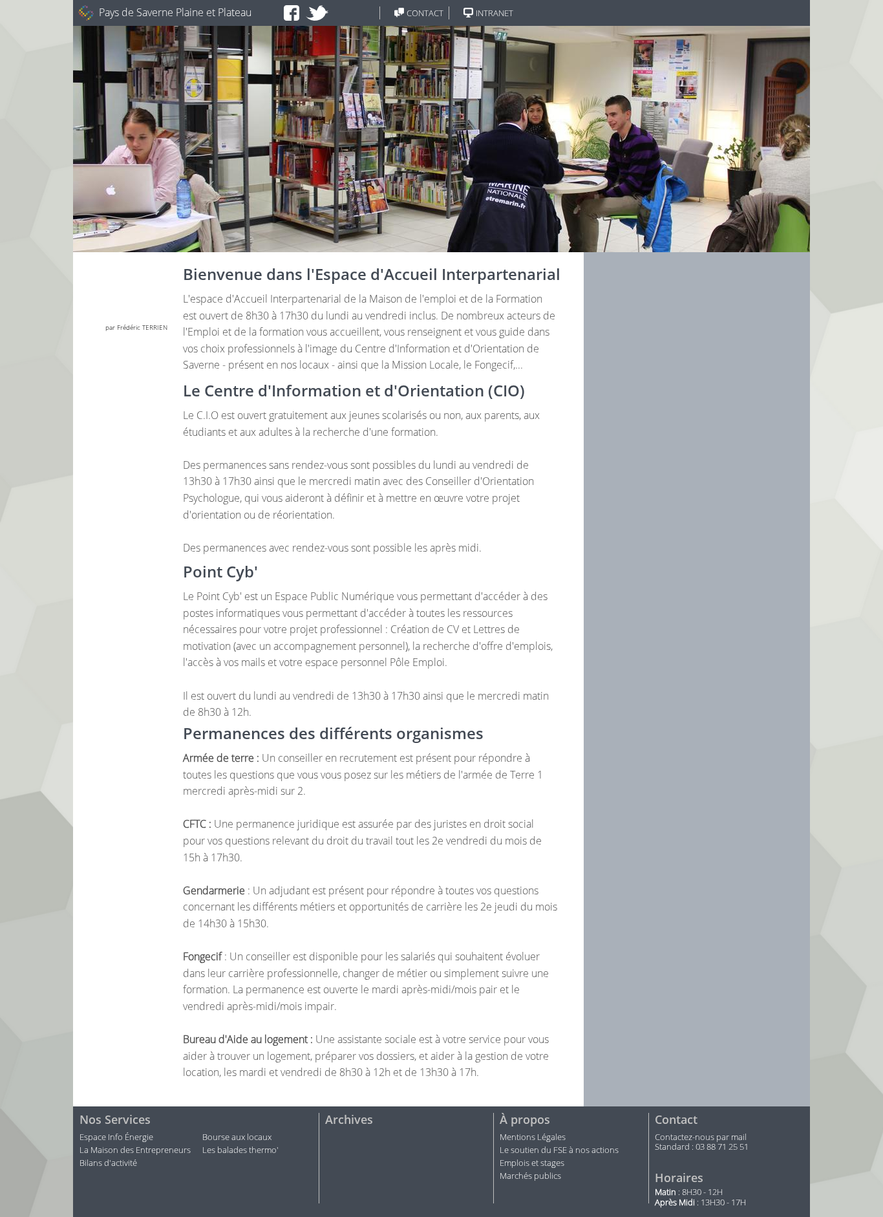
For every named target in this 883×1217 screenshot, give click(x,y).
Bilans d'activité (108, 1163)
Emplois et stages (532, 1163)
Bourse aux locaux (236, 1137)
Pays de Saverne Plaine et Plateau (175, 12)
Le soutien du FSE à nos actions (559, 1150)
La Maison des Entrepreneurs (135, 1150)
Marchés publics (531, 1176)
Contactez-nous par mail (701, 1137)
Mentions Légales (533, 1137)
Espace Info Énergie (116, 1137)
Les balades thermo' (240, 1150)
